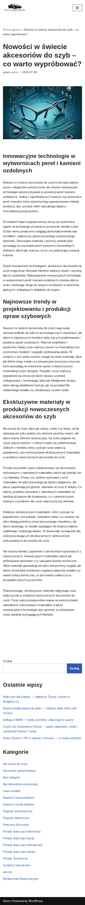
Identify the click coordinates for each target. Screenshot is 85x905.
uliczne (7, 872)
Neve (6, 901)
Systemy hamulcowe (16, 865)
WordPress (35, 901)
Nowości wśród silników (18, 804)
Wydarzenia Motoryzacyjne (20, 878)
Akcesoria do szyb (15, 764)
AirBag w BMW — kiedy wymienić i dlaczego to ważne (38, 719)
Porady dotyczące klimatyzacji (22, 845)
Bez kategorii (11, 777)
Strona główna (12, 29)
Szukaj (7, 661)
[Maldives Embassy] (15, 8)
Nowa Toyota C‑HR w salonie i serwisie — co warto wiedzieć (42, 738)
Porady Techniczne (15, 858)
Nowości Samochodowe (18, 797)
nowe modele (11, 791)
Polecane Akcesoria (16, 824)
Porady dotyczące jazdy (18, 838)
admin (14, 72)
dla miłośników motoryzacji (20, 784)
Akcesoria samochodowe (19, 770)
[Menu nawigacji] (77, 7)
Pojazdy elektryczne (16, 818)
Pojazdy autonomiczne (17, 811)
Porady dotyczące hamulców (22, 831)
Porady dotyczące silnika (19, 851)
